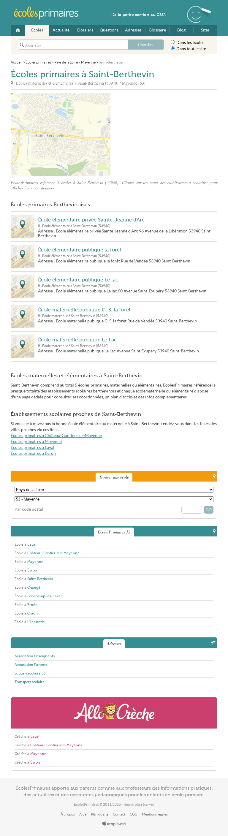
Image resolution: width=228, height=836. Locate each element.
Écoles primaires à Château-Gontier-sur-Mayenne (56, 435)
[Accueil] (18, 30)
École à (25, 544)
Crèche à (27, 736)
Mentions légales (155, 814)
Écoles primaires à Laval (32, 447)
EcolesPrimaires (49, 13)
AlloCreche (114, 713)
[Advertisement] (164, 134)
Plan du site (99, 814)
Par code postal (29, 509)
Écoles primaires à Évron (33, 453)
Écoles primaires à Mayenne (36, 441)
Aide (82, 814)
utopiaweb (114, 824)
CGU (133, 814)
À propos (68, 814)
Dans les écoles (189, 42)
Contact (119, 814)
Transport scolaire (30, 682)
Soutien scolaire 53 (30, 673)
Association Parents (31, 665)
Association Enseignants (35, 656)
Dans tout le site (190, 49)
